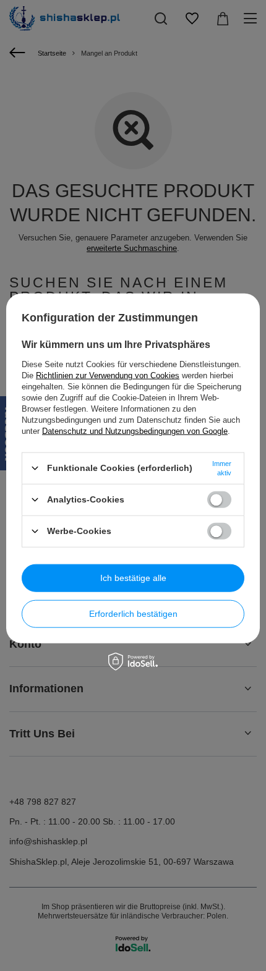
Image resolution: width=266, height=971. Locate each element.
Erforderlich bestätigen (133, 614)
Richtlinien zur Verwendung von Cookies (107, 374)
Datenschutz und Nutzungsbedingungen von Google (135, 430)
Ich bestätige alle (133, 578)
